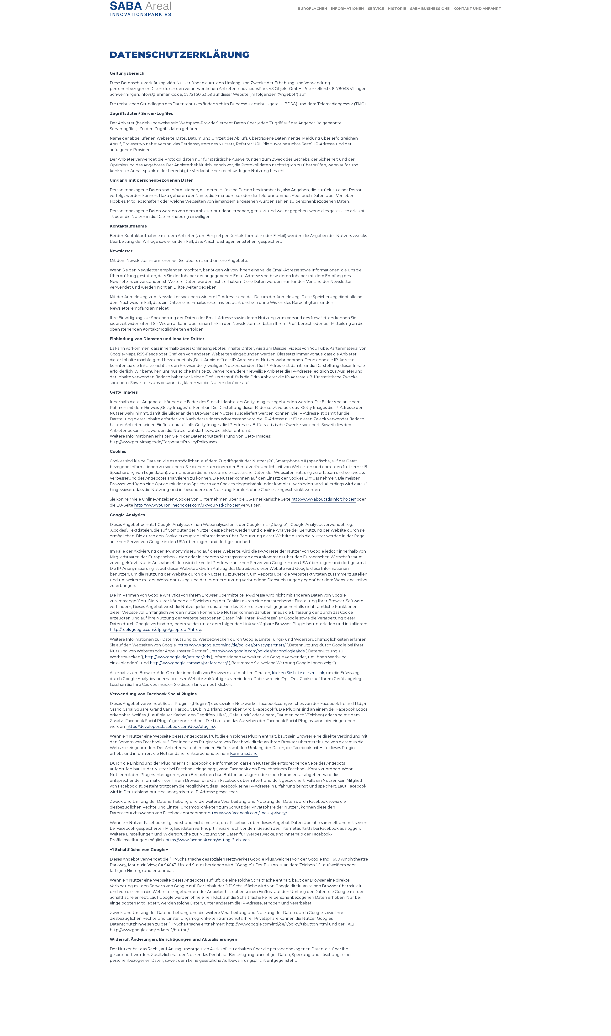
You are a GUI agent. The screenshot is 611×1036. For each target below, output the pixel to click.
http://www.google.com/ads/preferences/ (189, 663)
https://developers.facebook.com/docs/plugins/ (170, 726)
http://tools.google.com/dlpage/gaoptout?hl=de (155, 629)
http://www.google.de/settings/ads (177, 657)
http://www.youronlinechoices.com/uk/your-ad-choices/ (187, 505)
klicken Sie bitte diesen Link (298, 673)
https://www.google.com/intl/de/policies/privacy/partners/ (231, 645)
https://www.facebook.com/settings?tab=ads (207, 840)
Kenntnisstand (244, 753)
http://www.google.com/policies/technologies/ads (258, 651)
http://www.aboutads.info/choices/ (323, 499)
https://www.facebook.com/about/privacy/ (247, 813)
